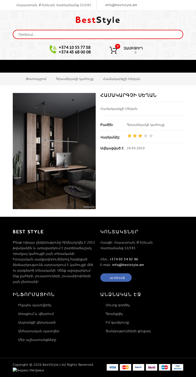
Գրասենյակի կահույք (74, 79)
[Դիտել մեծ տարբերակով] (54, 151)
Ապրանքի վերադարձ (37, 322)
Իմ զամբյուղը (117, 322)
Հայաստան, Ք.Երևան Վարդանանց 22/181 (53, 5)
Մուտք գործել (118, 305)
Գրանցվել (114, 314)
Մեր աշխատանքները (37, 340)
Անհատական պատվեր (38, 331)
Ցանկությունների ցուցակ (128, 331)
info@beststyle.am (120, 5)
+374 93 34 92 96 (123, 259)
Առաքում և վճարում (36, 314)
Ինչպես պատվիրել (34, 305)
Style (98, 20)
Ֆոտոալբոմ (36, 79)
